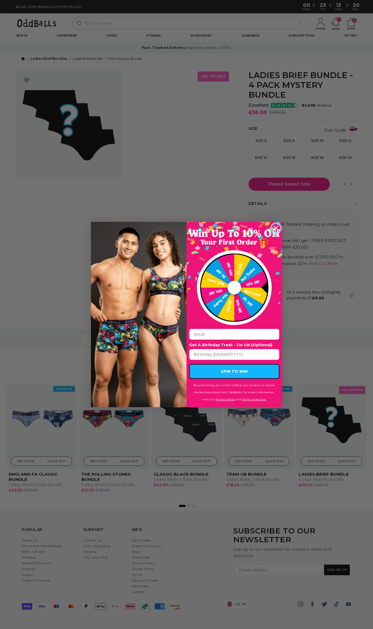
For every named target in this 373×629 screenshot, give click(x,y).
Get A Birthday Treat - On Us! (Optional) (230, 344)
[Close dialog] (276, 228)
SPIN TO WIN (234, 371)
